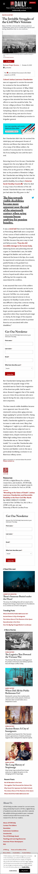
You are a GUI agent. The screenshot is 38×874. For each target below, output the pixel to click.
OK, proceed (24, 870)
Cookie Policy (16, 853)
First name (8, 340)
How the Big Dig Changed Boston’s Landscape (17, 625)
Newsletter (32, 2)
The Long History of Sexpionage (14, 766)
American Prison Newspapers (13, 841)
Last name (8, 349)
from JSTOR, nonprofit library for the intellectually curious (19, 9)
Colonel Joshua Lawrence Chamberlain (18, 79)
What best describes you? (13, 365)
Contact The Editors (10, 825)
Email (7, 357)
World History (9, 652)
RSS (4, 844)
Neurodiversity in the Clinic (11, 622)
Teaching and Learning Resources (14, 839)
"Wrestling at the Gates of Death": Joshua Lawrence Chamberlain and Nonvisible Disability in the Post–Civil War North (19, 495)
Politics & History (7, 15)
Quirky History (9, 688)
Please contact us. (8, 461)
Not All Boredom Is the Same (13, 782)
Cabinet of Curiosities (10, 594)
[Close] (35, 856)
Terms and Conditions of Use (18, 850)
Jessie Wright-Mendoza (12, 65)
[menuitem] (32, 2)
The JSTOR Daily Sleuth (11, 836)
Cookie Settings (26, 853)
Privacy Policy (7, 853)
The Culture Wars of (17, 619)
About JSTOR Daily (9, 823)
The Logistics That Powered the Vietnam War (18, 656)
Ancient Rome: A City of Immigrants (14, 616)
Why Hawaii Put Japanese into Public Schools (18, 788)
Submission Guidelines (10, 831)
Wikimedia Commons (9, 57)
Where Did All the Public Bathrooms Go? (15, 614)
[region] (19, 863)
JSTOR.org (6, 850)
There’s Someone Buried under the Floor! (17, 598)
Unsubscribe (7, 833)
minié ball (12, 229)
